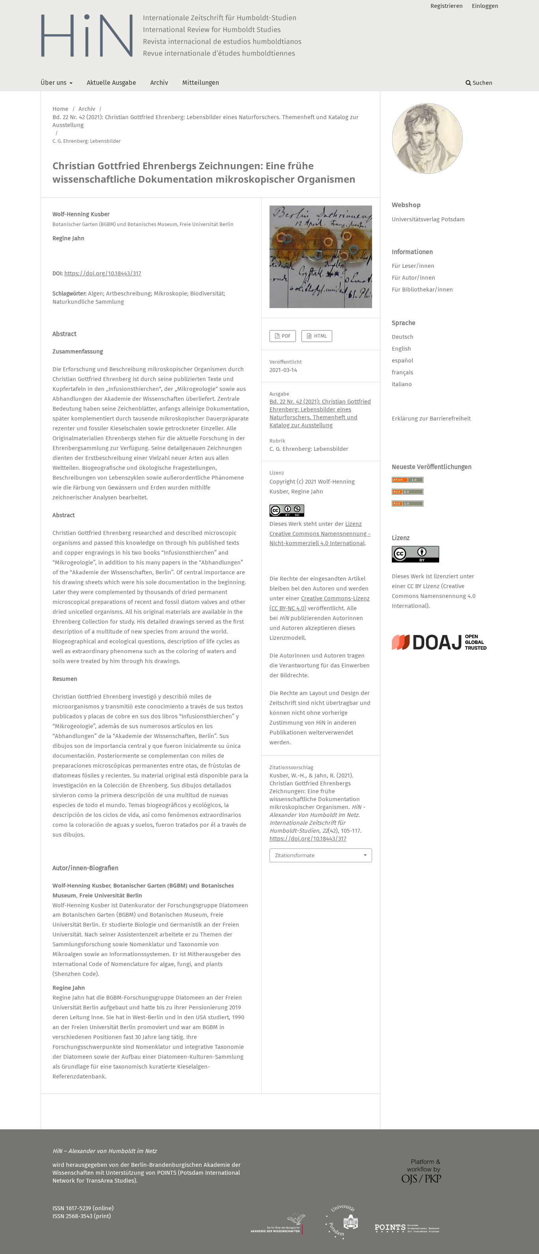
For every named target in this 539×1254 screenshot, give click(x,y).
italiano (402, 384)
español (402, 360)
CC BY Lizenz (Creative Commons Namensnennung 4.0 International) (433, 596)
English (401, 348)
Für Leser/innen (413, 265)
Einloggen (485, 5)
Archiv (159, 82)
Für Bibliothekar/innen (422, 289)
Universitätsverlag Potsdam (428, 219)
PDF (285, 336)
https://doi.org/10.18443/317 (102, 273)
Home (60, 108)
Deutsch (403, 336)
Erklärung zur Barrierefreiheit (431, 418)
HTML (320, 336)
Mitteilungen (200, 82)
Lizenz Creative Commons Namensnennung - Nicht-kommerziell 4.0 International (320, 533)
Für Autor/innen (413, 277)
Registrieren (446, 5)
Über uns (54, 82)
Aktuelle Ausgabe (111, 82)
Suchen (481, 82)
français (402, 372)
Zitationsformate (294, 855)
